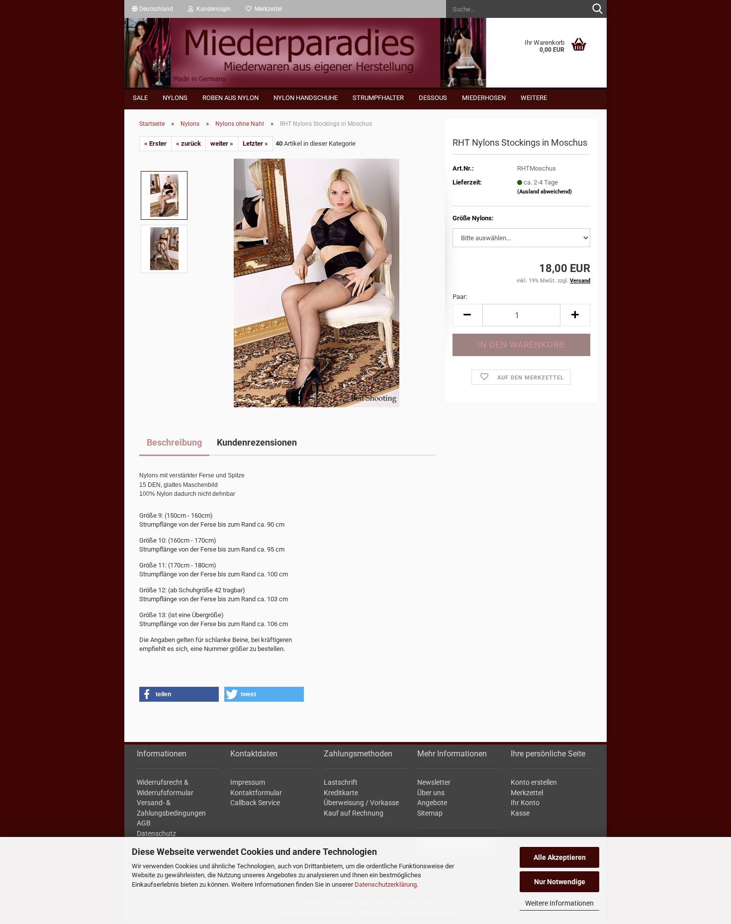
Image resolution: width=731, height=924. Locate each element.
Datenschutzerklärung (386, 884)
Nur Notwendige (559, 882)
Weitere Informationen (559, 903)
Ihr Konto (525, 803)
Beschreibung (174, 442)
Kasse (520, 813)
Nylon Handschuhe (306, 97)
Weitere (534, 97)
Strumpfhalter (378, 97)
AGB (144, 823)
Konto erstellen (534, 782)
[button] (152, 9)
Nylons (175, 97)
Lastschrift (341, 782)
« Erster (155, 143)
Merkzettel (267, 8)
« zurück (188, 143)
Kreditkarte (341, 793)
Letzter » (255, 143)
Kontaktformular (256, 793)
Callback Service (255, 803)
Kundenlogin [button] (212, 8)
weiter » (221, 143)
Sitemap (430, 813)
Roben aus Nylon (230, 97)
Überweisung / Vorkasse (361, 803)
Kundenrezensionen (257, 442)
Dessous (433, 97)
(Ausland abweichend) (544, 191)
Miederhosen (484, 97)
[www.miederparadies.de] (365, 53)
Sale (140, 97)
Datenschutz (156, 833)
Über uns (431, 793)
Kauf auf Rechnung (353, 813)
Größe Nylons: (473, 218)
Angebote (432, 803)
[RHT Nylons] (316, 278)
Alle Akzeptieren (560, 857)
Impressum (247, 782)
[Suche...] (597, 9)
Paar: (460, 296)
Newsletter (434, 782)
